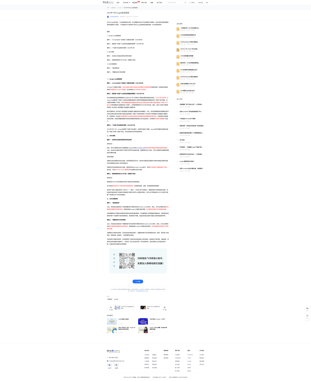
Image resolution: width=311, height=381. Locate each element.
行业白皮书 (178, 358)
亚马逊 (189, 367)
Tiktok (189, 358)
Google (119, 7)
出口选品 (177, 364)
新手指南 (154, 367)
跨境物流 (154, 364)
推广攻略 (177, 367)
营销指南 (177, 361)
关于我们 (202, 354)
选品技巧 (146, 364)
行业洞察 (177, 354)
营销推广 (154, 354)
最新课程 (166, 354)
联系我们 (202, 358)
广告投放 (146, 361)
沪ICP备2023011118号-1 (159, 377)
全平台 (189, 364)
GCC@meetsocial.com (142, 291)
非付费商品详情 (140, 148)
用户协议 (202, 364)
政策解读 (113, 7)
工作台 (192, 2)
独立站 (189, 371)
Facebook (190, 354)
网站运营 (154, 358)
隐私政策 (202, 361)
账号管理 (146, 367)
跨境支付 (154, 361)
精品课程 (166, 358)
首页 (108, 7)
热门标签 (177, 371)
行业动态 (146, 354)
